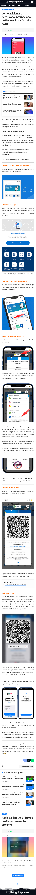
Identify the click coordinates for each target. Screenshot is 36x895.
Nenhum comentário (27, 766)
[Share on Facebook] (6, 30)
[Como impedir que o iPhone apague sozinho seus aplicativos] (28, 111)
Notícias (5, 882)
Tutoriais (10, 9)
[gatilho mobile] (3, 1)
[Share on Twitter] (8, 30)
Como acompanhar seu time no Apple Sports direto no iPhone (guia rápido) (13, 785)
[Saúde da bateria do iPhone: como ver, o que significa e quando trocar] (30, 778)
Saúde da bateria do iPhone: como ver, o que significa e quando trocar (12, 777)
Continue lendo (18, 875)
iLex (5, 34)
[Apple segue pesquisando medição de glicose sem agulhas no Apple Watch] (28, 104)
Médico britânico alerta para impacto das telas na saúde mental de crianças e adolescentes (13, 802)
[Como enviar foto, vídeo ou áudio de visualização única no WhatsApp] (30, 794)
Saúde (4, 9)
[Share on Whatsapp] (11, 30)
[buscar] (24, 2)
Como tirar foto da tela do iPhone (15, 585)
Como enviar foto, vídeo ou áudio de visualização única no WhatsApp (13, 793)
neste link (18, 171)
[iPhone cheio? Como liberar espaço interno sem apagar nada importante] (28, 97)
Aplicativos (30, 786)
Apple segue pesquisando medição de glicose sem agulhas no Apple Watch (12, 104)
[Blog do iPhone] (14, 1)
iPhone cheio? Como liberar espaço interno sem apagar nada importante (12, 97)
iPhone (4, 813)
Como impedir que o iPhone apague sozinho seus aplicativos (12, 110)
